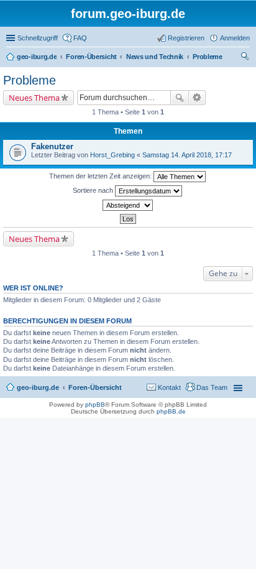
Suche (179, 97)
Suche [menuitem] (246, 58)
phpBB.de (171, 411)
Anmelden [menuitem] (235, 38)
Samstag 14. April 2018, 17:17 (187, 155)
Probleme (29, 80)
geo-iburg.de (38, 387)
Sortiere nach (94, 190)
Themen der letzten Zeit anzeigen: (101, 176)
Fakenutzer (52, 146)
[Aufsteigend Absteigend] (128, 205)
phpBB (95, 404)
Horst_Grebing (112, 155)
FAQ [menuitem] (80, 38)
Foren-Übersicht (95, 387)
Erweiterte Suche (197, 97)
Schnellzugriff (37, 38)
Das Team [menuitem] (211, 387)
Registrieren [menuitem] (186, 38)
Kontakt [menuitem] (169, 387)
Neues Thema (34, 97)
